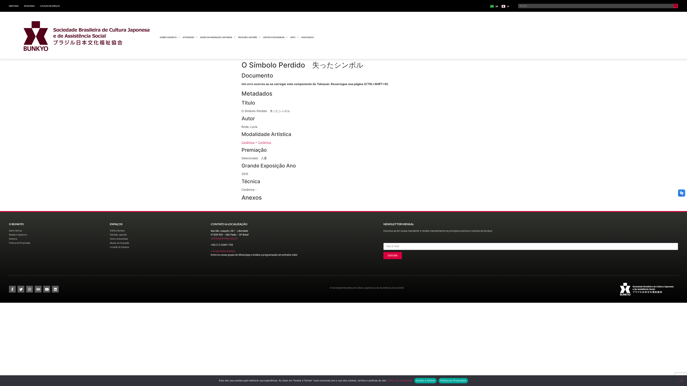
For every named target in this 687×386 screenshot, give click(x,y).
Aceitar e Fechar (425, 380)
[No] (681, 380)
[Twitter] (21, 289)
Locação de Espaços (50, 6)
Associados (307, 37)
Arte (292, 37)
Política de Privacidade (400, 380)
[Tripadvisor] (38, 289)
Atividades (188, 37)
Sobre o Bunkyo (168, 37)
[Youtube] (46, 289)
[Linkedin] (55, 289)
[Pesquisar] (675, 6)
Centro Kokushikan (273, 37)
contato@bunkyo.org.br (224, 238)
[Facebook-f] (12, 289)
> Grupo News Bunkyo (223, 251)
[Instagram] (29, 289)
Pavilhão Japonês (247, 37)
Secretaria (29, 6)
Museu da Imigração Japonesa (216, 37)
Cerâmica (248, 142)
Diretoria (14, 6)
